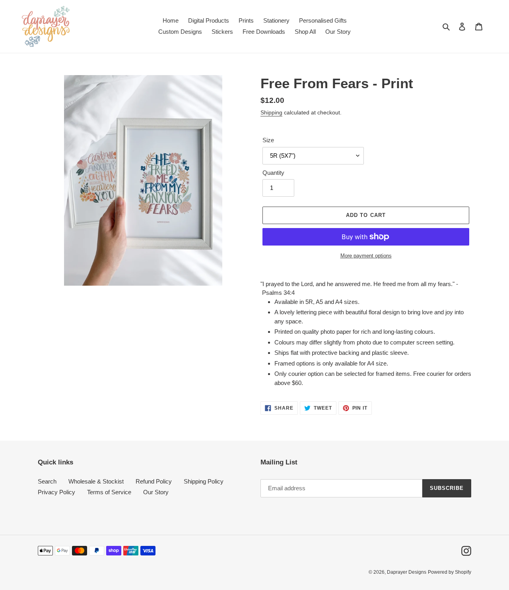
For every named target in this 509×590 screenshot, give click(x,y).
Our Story (156, 492)
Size (268, 140)
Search (47, 481)
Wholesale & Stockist (96, 481)
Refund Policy (154, 481)
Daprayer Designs (406, 572)
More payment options (366, 256)
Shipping (271, 112)
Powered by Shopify (449, 572)
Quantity (273, 172)
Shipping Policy (203, 481)
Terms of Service (109, 492)
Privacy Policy (56, 492)
